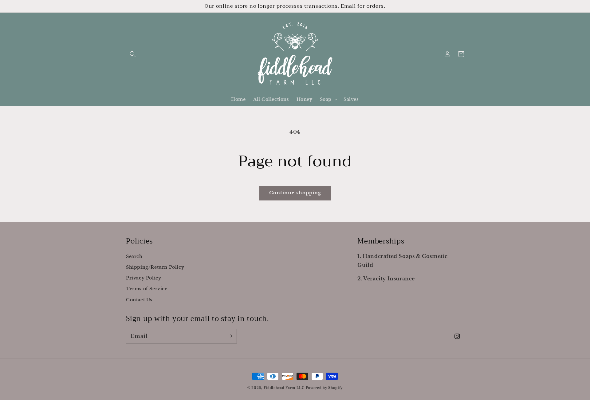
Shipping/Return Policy (155, 267)
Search (134, 256)
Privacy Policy (143, 278)
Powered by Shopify (324, 388)
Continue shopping (295, 193)
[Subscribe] (230, 336)
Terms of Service (146, 288)
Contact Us (139, 300)
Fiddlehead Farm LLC (285, 388)
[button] (133, 54)
